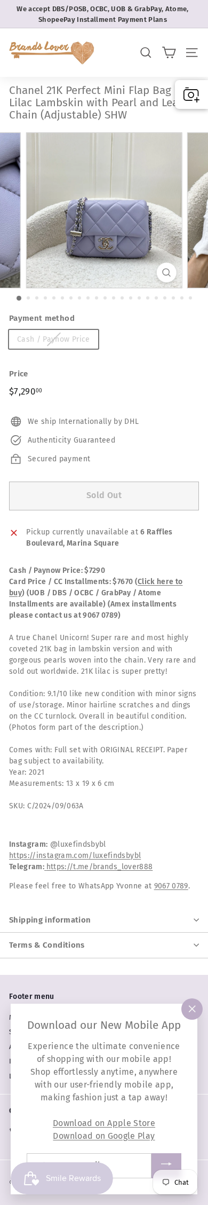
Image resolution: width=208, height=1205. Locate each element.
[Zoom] (166, 272)
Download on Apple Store (104, 1123)
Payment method (42, 318)
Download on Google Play (104, 1136)
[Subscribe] (166, 1165)
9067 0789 (171, 886)
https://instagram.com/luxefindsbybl (75, 855)
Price (18, 374)
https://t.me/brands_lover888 (99, 866)
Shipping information (50, 920)
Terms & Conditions (47, 945)
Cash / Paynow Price (53, 339)
